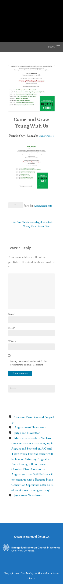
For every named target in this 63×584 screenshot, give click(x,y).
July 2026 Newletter (27, 433)
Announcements (43, 206)
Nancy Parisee (46, 136)
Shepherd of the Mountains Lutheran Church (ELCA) (32, 18)
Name (11, 314)
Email (11, 328)
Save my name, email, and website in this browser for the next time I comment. (28, 363)
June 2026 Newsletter (28, 496)
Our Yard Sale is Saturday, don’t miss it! (31, 222)
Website (12, 341)
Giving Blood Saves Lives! (39, 226)
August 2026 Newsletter (30, 428)
